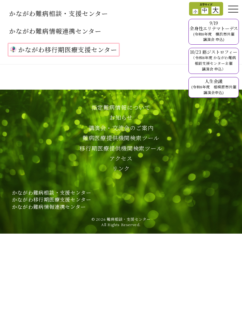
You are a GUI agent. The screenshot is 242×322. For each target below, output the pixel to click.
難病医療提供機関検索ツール (121, 138)
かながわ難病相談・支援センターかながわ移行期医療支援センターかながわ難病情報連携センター (51, 199)
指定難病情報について (121, 107)
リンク (121, 168)
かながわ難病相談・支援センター (58, 13)
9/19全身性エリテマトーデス (214, 31)
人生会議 (213, 86)
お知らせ (121, 117)
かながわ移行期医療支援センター (67, 49)
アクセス (121, 158)
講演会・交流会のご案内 (121, 128)
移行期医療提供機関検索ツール (120, 148)
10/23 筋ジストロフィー (213, 60)
